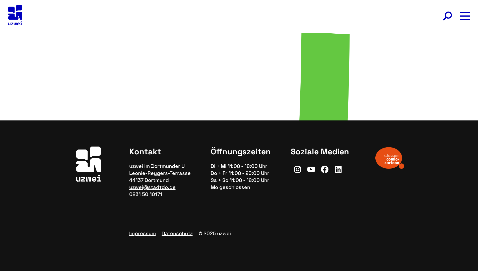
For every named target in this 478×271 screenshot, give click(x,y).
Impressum (142, 233)
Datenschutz (177, 233)
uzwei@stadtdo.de (152, 187)
